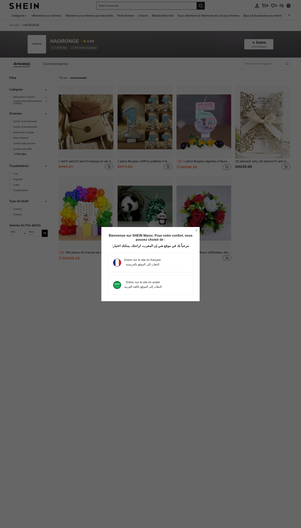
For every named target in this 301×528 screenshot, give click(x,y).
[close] (196, 230)
